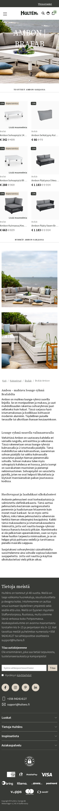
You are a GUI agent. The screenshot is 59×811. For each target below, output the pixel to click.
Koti (4, 380)
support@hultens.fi (13, 640)
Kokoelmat (15, 380)
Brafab (28, 380)
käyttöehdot (24, 675)
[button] (29, 80)
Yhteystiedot (45, 4)
